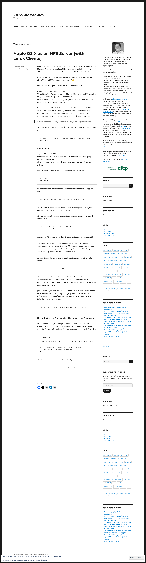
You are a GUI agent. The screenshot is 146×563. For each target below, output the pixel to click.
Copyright (111, 26)
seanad (123, 285)
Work (20, 71)
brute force (124, 250)
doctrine (106, 253)
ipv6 (120, 260)
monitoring (107, 271)
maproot (16, 73)
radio (126, 281)
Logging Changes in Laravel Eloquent (116, 311)
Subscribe (107, 391)
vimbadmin (113, 292)
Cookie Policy (43, 560)
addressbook (107, 250)
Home (15, 26)
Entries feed (108, 231)
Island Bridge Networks (69, 26)
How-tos (16, 69)
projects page (121, 155)
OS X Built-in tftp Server (112, 336)
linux (129, 267)
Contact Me (99, 26)
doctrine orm (115, 253)
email (105, 257)
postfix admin (118, 281)
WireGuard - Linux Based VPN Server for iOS (118, 317)
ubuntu (127, 288)
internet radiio (112, 260)
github (121, 257)
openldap (126, 274)
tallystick (112, 288)
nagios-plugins (108, 274)
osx (17, 78)
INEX (118, 122)
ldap (111, 267)
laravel (105, 267)
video (105, 292)
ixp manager (107, 264)
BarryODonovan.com (28, 15)
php (114, 278)
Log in (106, 229)
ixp (125, 260)
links (123, 267)
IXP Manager (87, 26)
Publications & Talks (29, 26)
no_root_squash (25, 76)
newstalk (118, 274)
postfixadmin (107, 281)
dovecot (124, 253)
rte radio (116, 285)
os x (14, 78)
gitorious (128, 257)
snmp (105, 288)
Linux (21, 69)
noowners (16, 76)
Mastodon (106, 346)
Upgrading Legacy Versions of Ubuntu (116, 319)
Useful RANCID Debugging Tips (114, 330)
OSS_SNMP (107, 278)
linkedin (117, 267)
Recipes (15, 71)
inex (104, 260)
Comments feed (109, 233)
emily (111, 257)
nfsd (23, 73)
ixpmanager (118, 264)
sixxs (128, 285)
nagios (121, 271)
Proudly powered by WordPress (38, 554)
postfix (119, 278)
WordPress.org (109, 235)
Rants (25, 69)
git (116, 257)
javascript (127, 264)
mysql (115, 271)
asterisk (116, 250)
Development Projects (49, 26)
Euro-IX (123, 126)
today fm (120, 288)
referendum (107, 285)
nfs (21, 73)
